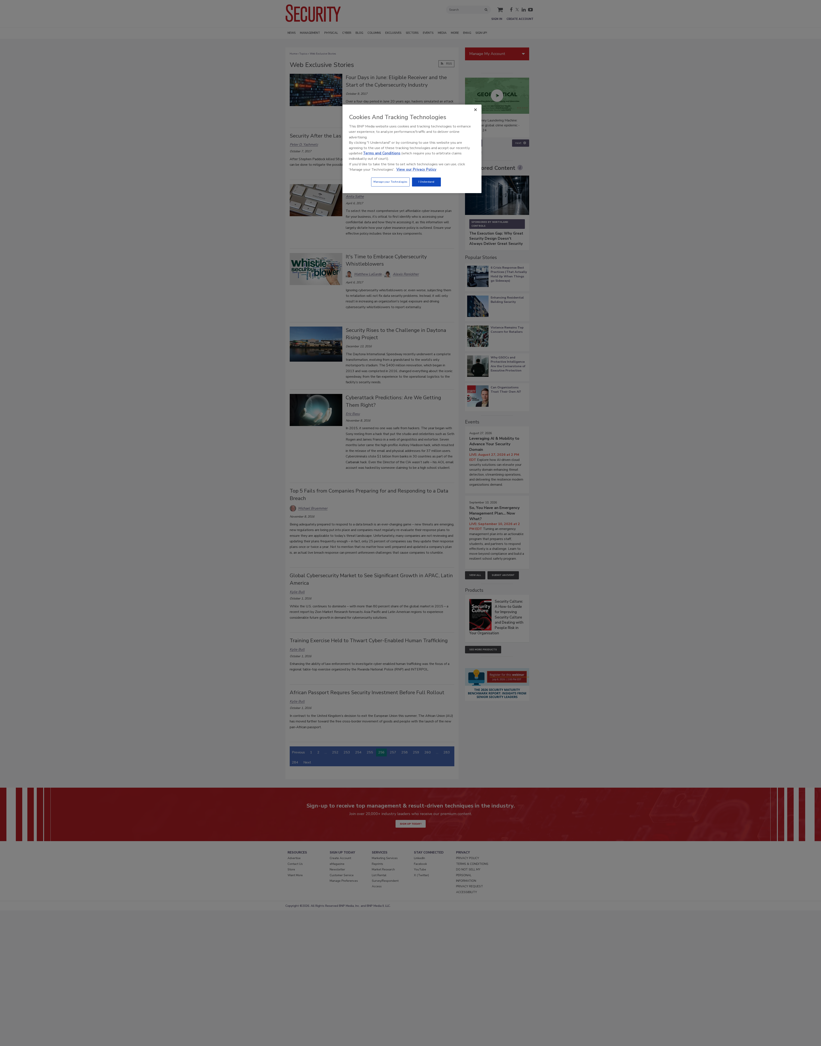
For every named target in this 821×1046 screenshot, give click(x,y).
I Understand (426, 181)
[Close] (475, 109)
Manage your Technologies (390, 181)
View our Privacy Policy (416, 169)
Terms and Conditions (381, 153)
